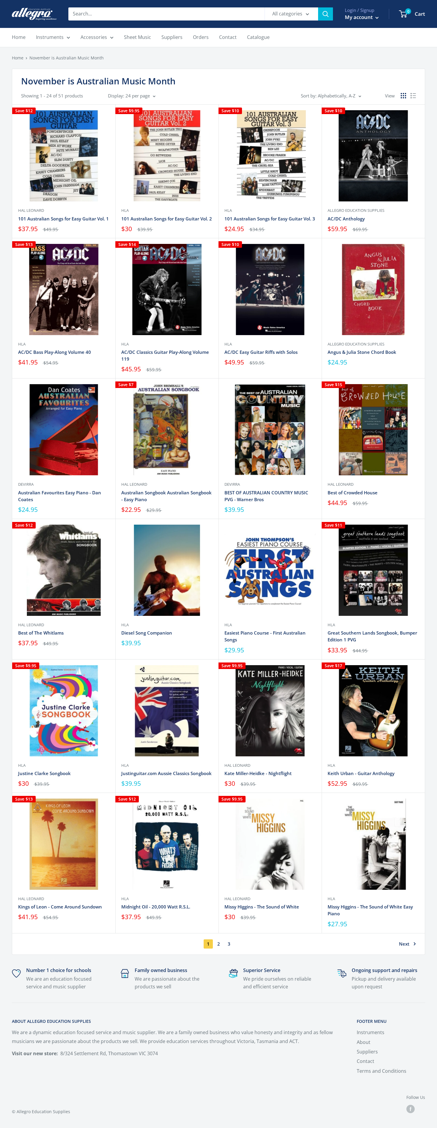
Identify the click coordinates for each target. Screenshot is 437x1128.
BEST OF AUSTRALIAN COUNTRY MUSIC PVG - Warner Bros (266, 496)
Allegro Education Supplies (356, 210)
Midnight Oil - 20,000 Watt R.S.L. (155, 907)
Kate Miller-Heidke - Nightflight (258, 773)
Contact (365, 1061)
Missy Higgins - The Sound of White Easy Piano (370, 910)
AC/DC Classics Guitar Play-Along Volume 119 (165, 355)
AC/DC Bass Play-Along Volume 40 (54, 352)
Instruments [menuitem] (50, 37)
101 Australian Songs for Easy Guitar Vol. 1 (63, 219)
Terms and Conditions (381, 1071)
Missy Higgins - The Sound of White (261, 907)
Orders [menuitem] (201, 37)
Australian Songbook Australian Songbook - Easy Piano (166, 496)
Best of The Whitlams (41, 633)
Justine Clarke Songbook (44, 773)
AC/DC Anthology (346, 219)
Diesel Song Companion (146, 633)
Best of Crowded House (353, 493)
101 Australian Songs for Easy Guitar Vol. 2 (166, 219)
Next (404, 944)
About (363, 1042)
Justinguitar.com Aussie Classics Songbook (166, 773)
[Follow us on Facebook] (410, 1109)
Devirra (26, 484)
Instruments (370, 1032)
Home (17, 58)
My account (359, 17)
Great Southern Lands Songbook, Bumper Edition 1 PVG (372, 636)
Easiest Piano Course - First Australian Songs (265, 636)
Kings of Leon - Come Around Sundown (60, 907)
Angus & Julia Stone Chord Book (362, 352)
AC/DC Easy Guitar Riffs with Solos (261, 352)
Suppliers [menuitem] (172, 37)
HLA (125, 210)
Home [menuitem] (19, 37)
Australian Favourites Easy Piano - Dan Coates (59, 496)
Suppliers (367, 1051)
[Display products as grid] (403, 95)
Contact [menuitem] (228, 37)
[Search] (325, 13)
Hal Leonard (31, 210)
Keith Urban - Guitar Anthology (361, 773)
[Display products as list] (413, 95)
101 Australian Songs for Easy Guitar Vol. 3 (269, 219)
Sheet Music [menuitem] (137, 37)
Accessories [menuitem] (94, 37)
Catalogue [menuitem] (258, 37)
